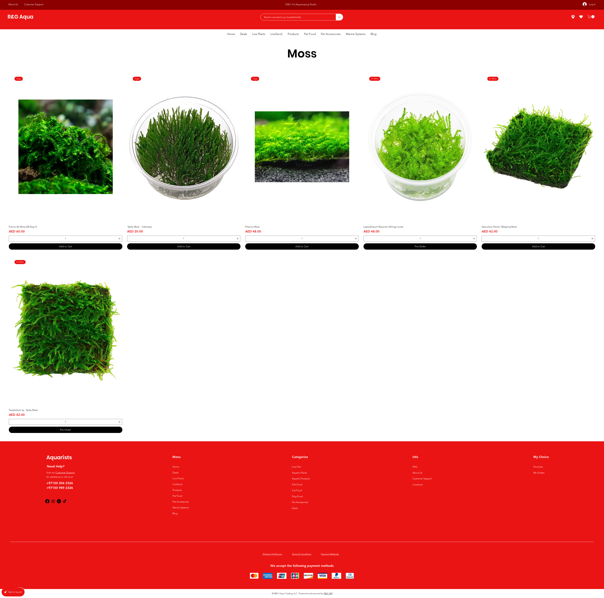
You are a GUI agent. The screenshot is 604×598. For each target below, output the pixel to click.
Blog (175, 513)
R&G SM (328, 593)
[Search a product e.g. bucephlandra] (339, 17)
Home (176, 466)
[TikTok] (65, 501)
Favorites (538, 466)
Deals (175, 472)
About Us (417, 472)
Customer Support (65, 472)
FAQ (415, 466)
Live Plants (178, 478)
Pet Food (177, 495)
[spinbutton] (65, 238)
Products (177, 490)
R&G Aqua (20, 16)
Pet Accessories (181, 501)
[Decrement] (11, 238)
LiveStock (177, 484)
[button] (591, 16)
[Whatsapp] (59, 501)
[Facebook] (47, 501)
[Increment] (120, 238)
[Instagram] (53, 501)
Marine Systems (181, 507)
